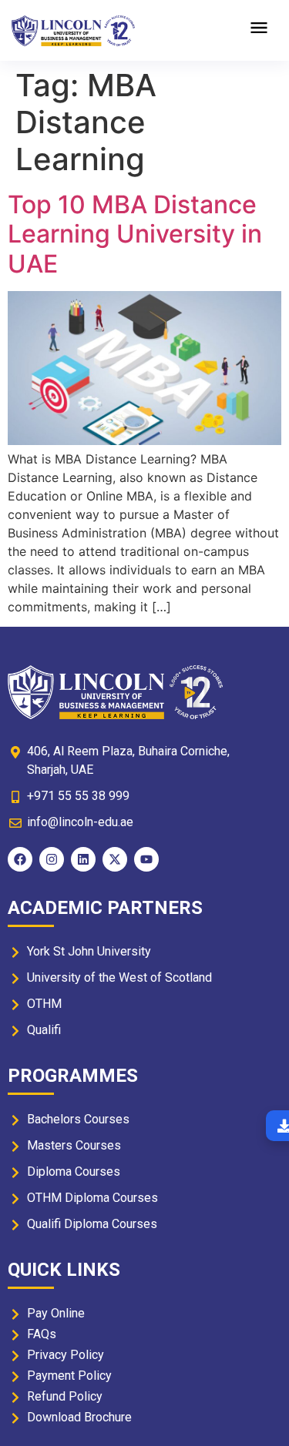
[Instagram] (51, 859)
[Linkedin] (83, 859)
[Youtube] (146, 859)
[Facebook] (20, 859)
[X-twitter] (114, 859)
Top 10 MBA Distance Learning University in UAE (135, 234)
